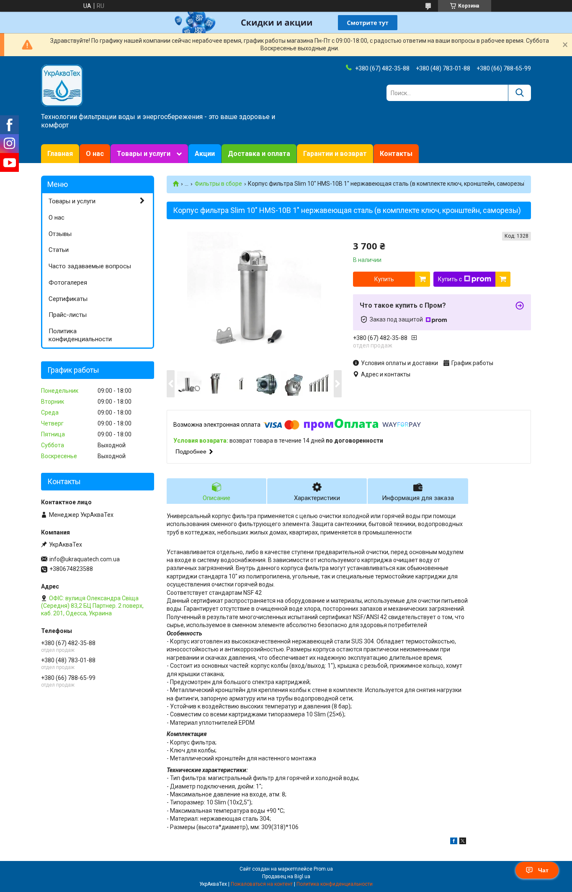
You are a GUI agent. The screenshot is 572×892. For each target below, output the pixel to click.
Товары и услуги (143, 154)
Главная (60, 154)
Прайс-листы (68, 315)
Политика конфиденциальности (80, 335)
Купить (384, 279)
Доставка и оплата (259, 154)
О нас (95, 154)
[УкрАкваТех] (62, 85)
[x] (462, 842)
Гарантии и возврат (335, 154)
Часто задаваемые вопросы (90, 266)
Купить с (450, 279)
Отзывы (60, 234)
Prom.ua (323, 869)
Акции (205, 154)
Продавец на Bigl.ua (286, 876)
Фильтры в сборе (218, 184)
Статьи (59, 250)
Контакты (396, 154)
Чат (543, 870)
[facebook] (453, 842)
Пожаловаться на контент (262, 884)
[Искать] (519, 93)
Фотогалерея (68, 282)
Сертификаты (68, 299)
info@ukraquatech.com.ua (84, 559)
